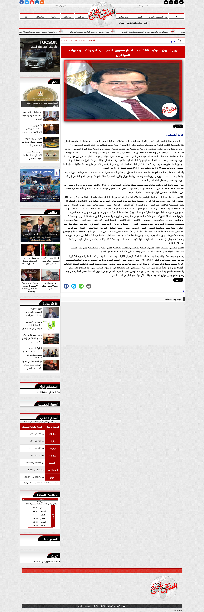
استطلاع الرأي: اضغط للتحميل (47, 392)
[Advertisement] (123, 325)
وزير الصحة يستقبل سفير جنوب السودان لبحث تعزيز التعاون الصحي (56, 31)
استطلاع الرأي (48, 386)
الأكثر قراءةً (50, 303)
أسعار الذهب (49, 417)
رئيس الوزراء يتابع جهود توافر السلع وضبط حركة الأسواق (173, 31)
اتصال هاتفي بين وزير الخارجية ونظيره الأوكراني (117, 31)
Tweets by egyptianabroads (46, 561)
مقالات (53, 212)
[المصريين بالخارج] (40, 55)
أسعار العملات (48, 403)
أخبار (173, 40)
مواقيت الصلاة (47, 494)
